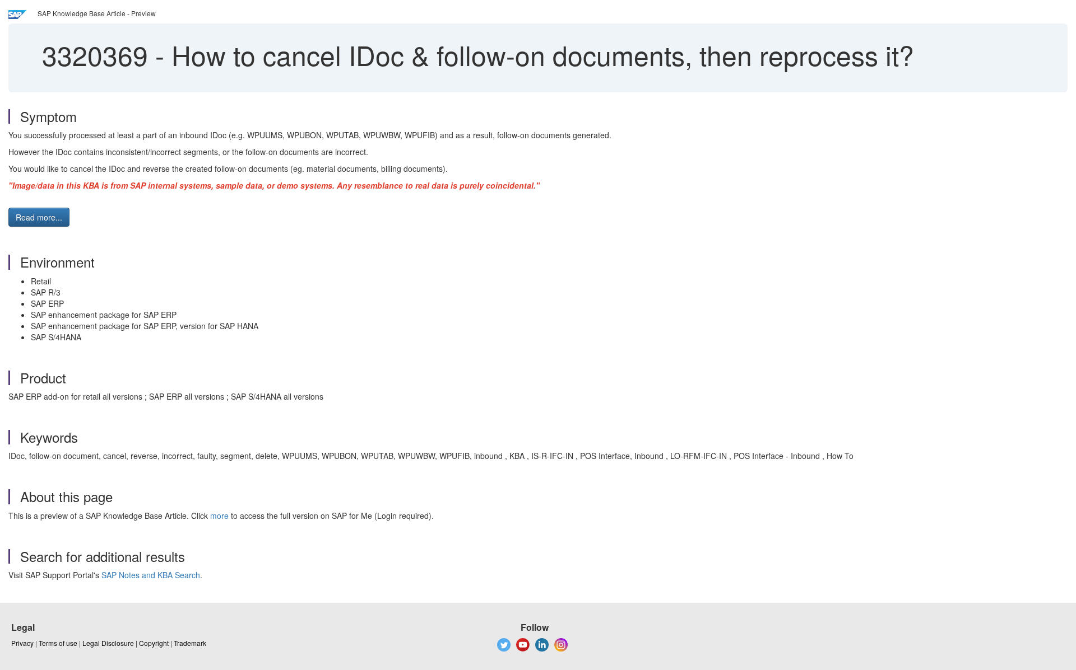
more (219, 515)
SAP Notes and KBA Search (150, 574)
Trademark (190, 643)
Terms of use (58, 643)
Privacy (22, 643)
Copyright (154, 643)
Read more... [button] (39, 217)
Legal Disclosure (108, 643)
